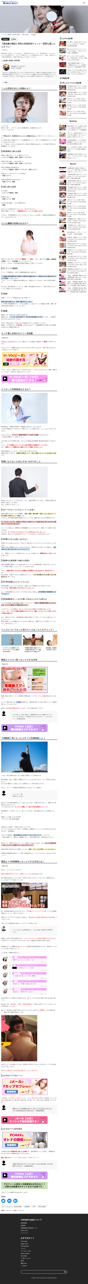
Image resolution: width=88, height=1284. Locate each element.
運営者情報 (24, 1223)
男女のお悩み (42, 1206)
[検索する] (65, 1271)
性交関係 (27, 1206)
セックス (9, 1206)
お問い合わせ (24, 1230)
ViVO (33, 1206)
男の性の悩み (18, 1206)
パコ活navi (24, 1266)
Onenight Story (25, 1246)
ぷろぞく (23, 1248)
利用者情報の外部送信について (29, 1228)
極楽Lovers (24, 1263)
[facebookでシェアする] (9, 1201)
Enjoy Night (24, 1256)
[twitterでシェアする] (3, 1201)
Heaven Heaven (25, 1253)
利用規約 (23, 1225)
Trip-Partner (24, 1241)
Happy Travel (24, 1244)
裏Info (22, 1261)
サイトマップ (24, 1233)
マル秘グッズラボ (25, 1258)
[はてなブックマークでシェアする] (15, 1201)
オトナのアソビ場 (25, 1251)
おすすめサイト (28, 1238)
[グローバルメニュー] (84, 3)
